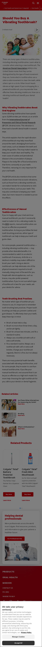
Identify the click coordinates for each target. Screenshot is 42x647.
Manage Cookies (18, 637)
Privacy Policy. (26, 632)
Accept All (18, 643)
